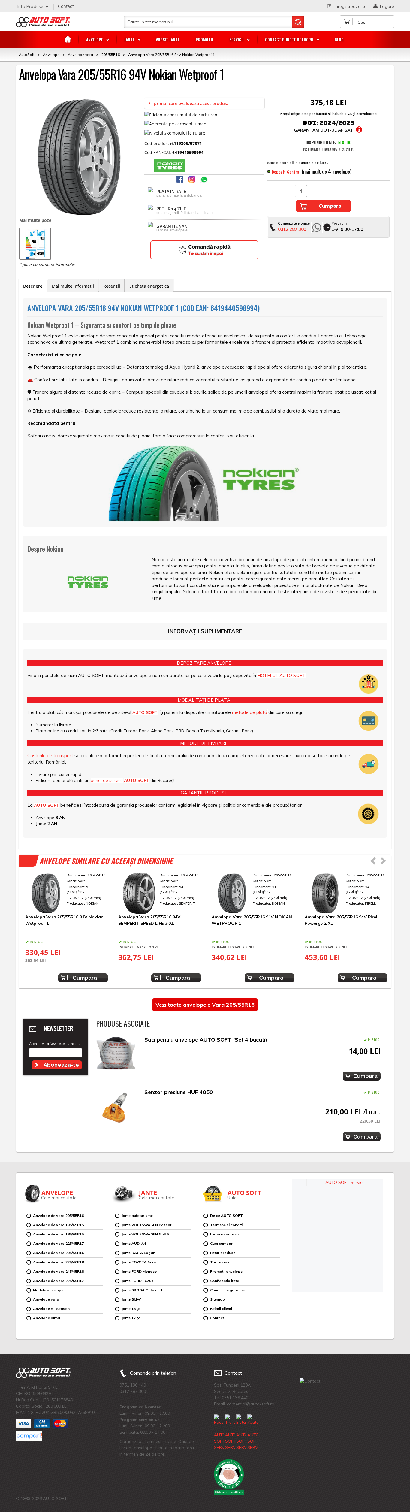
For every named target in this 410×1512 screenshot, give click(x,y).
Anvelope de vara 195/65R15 (58, 1225)
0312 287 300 (292, 229)
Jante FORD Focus (137, 1280)
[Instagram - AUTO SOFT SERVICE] (241, 1432)
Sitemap (217, 1299)
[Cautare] (298, 22)
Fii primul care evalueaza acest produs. (188, 103)
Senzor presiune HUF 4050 (178, 1092)
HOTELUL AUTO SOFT (281, 675)
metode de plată (249, 712)
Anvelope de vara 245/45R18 (58, 1271)
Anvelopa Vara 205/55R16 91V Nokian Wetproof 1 (64, 920)
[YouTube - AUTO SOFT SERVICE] (252, 1432)
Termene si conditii (226, 1225)
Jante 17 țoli (132, 1318)
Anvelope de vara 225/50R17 (58, 1280)
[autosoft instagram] (192, 180)
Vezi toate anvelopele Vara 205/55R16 (205, 1004)
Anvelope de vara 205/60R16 (58, 1252)
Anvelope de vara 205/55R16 (58, 1215)
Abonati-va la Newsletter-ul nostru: (55, 1044)
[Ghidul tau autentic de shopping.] (29, 1436)
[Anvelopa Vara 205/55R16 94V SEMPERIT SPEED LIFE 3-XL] (159, 893)
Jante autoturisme (137, 1215)
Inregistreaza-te (350, 6)
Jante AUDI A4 (134, 1243)
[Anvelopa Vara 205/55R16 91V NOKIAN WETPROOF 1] (253, 893)
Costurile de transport (50, 755)
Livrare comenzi (224, 1234)
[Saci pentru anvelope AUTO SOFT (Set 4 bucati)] (116, 1055)
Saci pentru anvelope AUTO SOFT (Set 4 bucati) (205, 1039)
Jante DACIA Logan (138, 1252)
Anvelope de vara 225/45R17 (58, 1243)
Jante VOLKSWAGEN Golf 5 (145, 1234)
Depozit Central (286, 171)
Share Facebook (180, 180)
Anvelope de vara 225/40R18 (58, 1262)
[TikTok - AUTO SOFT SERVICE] (230, 1432)
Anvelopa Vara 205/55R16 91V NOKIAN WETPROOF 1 (252, 920)
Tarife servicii (222, 1262)
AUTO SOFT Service (345, 1182)
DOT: (310, 123)
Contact (66, 6)
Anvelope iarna (46, 1318)
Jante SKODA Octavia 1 (142, 1290)
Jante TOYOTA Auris (139, 1262)
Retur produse (222, 1252)
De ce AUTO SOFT (226, 1215)
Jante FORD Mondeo (139, 1271)
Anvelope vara (46, 1299)
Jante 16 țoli (132, 1308)
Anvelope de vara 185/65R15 (58, 1234)
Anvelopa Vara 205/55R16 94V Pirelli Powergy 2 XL (342, 920)
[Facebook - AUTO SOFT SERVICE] (219, 1432)
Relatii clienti (221, 1308)
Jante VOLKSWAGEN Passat (146, 1225)
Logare (387, 6)
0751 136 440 (132, 1385)
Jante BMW (131, 1299)
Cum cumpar (221, 1243)
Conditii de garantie (227, 1290)
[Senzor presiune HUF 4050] (116, 1107)
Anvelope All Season (51, 1308)
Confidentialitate (224, 1280)
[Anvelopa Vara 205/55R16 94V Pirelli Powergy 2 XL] (346, 893)
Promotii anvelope (226, 1271)
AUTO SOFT (43, 24)
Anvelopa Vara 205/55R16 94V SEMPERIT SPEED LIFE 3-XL (149, 920)
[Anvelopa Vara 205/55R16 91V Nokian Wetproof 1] (66, 893)
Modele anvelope (48, 1290)
